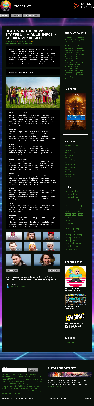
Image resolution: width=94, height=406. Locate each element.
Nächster (54, 270)
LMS (79, 211)
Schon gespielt (70, 167)
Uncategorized (70, 174)
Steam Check (69, 172)
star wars (79, 243)
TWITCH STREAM (31, 15)
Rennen (76, 232)
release (68, 232)
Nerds (80, 214)
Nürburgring (70, 223)
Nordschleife (70, 220)
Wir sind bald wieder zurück (72, 289)
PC (77, 223)
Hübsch (12, 43)
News (66, 162)
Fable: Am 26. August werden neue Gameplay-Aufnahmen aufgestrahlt (75, 48)
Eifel (82, 200)
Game (73, 203)
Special (67, 169)
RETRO (4, 15)
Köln (73, 211)
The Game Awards (71, 249)
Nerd (19, 43)
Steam (68, 246)
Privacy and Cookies (26, 398)
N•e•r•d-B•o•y (22, 6)
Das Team (14, 398)
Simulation (76, 237)
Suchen (4, 367)
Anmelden (88, 398)
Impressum (5, 398)
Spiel (68, 240)
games (79, 203)
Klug (16, 43)
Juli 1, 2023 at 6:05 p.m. (20, 286)
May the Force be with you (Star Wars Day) (74, 326)
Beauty (8, 43)
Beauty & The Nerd (24, 41)
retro (68, 234)
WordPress (64, 398)
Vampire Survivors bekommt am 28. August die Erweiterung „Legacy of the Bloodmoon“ (75, 56)
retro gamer (77, 234)
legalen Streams (55, 387)
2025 (77, 191)
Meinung (67, 157)
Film (67, 203)
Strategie (76, 246)
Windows (68, 252)
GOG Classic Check (71, 153)
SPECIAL (16, 15)
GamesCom (68, 150)
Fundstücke (69, 148)
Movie (68, 214)
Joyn (81, 209)
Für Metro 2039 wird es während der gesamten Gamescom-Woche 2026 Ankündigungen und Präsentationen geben (75, 75)
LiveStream (69, 155)
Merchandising (70, 160)
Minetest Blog (70, 342)
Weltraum (68, 176)
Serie (68, 237)
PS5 (77, 229)
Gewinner (78, 206)
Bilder (75, 200)
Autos (77, 197)
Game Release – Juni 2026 (73, 308)
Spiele (75, 240)
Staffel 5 (69, 243)
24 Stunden (69, 191)
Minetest (68, 345)
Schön (30, 43)
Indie (75, 209)
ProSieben (25, 43)
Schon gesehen (70, 164)
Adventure (69, 197)
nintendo (69, 217)
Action (78, 194)
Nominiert (78, 217)
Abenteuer (69, 194)
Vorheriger (12, 270)
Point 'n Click (71, 226)
